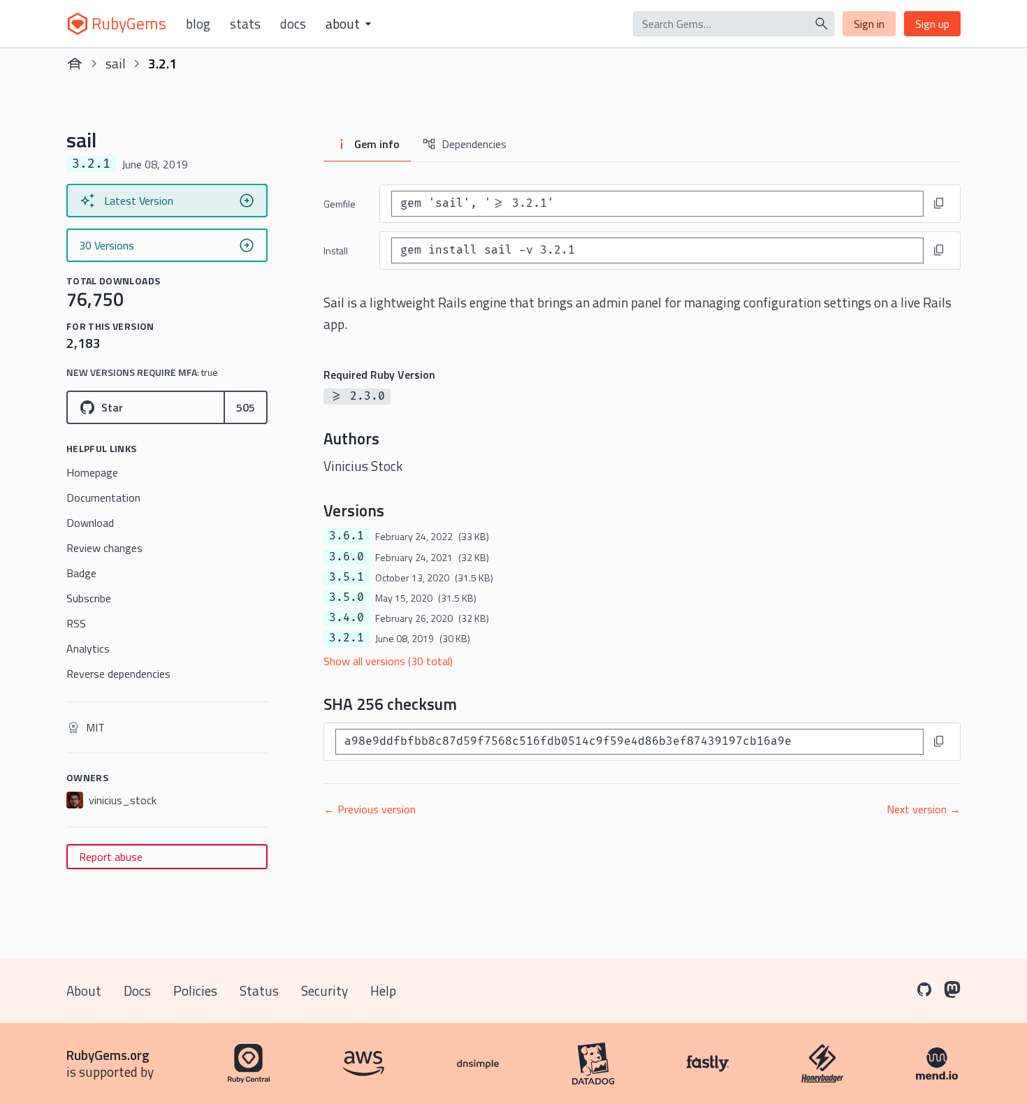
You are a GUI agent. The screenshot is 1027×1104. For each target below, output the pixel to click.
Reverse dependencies (118, 673)
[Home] (75, 63)
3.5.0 (346, 597)
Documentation (103, 497)
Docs (293, 24)
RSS (76, 623)
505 (245, 407)
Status (259, 990)
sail (115, 63)
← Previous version (369, 809)
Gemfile (339, 203)
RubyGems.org (108, 1055)
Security (324, 990)
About (83, 990)
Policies (195, 990)
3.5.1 (346, 577)
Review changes (104, 547)
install (335, 250)
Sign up (932, 23)
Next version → (924, 809)
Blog (198, 24)
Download (90, 522)
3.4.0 (346, 618)
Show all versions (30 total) (388, 661)
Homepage (92, 472)
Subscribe (88, 598)
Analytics (88, 648)
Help (383, 990)
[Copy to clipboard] (939, 203)
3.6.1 (346, 536)
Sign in (869, 23)
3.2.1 (346, 638)
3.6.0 (346, 557)
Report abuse (111, 856)
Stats (245, 24)
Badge (81, 573)
